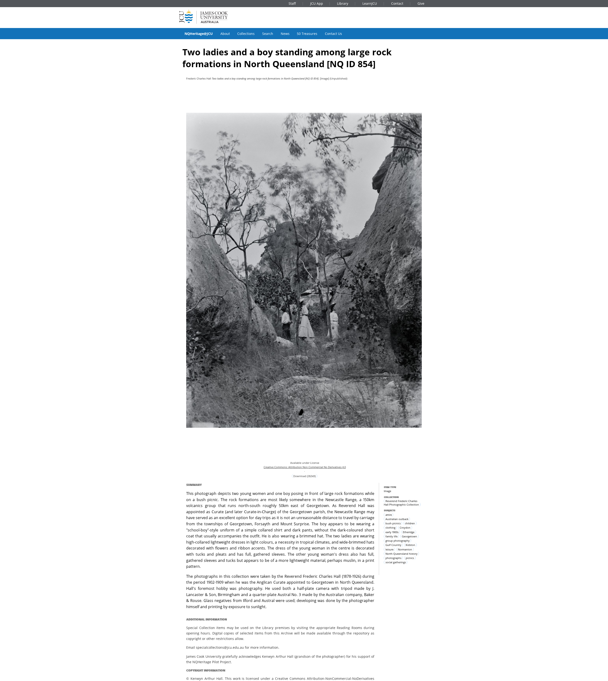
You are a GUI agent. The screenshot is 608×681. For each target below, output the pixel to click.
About (225, 33)
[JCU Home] (203, 16)
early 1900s (392, 532)
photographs (393, 558)
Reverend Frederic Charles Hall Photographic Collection (401, 502)
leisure (389, 549)
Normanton (405, 549)
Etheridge (408, 532)
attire (388, 515)
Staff (292, 3)
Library (342, 3)
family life (391, 536)
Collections (246, 33)
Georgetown (409, 536)
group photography (397, 540)
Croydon (405, 527)
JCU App (316, 3)
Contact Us (333, 33)
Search (267, 33)
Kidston (410, 545)
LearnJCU (369, 3)
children (410, 523)
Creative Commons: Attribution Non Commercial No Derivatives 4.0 (305, 467)
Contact (397, 3)
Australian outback (396, 519)
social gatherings (395, 562)
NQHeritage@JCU (199, 33)
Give (421, 3)
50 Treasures (307, 33)
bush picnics (393, 523)
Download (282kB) (304, 476)
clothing (390, 527)
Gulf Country (393, 545)
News (285, 33)
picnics (410, 558)
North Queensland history (401, 553)
